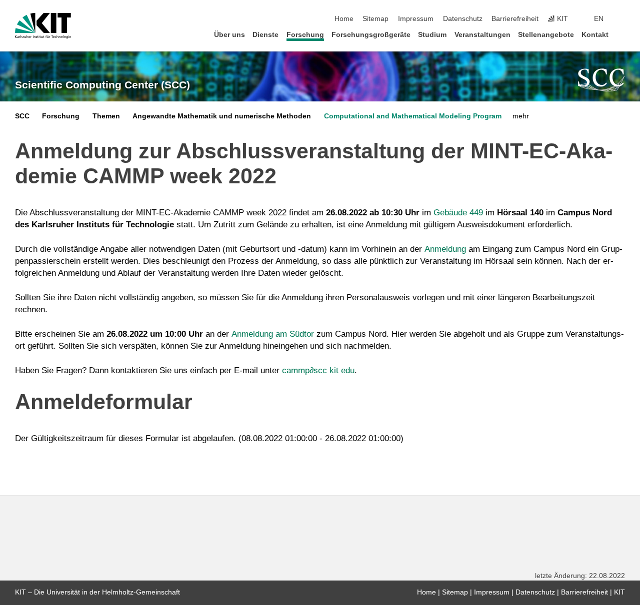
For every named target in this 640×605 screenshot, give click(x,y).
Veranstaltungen (482, 34)
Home (344, 18)
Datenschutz (462, 18)
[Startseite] (622, 34)
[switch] (622, 19)
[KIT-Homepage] (43, 26)
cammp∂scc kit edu (318, 370)
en (599, 18)
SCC (22, 116)
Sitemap (375, 18)
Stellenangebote (546, 34)
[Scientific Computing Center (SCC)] (601, 79)
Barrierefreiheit (515, 18)
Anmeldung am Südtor (273, 334)
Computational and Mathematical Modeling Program (413, 116)
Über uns (229, 34)
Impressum (416, 18)
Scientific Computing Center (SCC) (102, 85)
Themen (106, 116)
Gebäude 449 (458, 212)
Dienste (265, 34)
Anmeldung (445, 249)
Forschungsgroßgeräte (371, 34)
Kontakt (595, 34)
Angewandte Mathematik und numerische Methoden (221, 116)
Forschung (305, 34)
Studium (432, 34)
